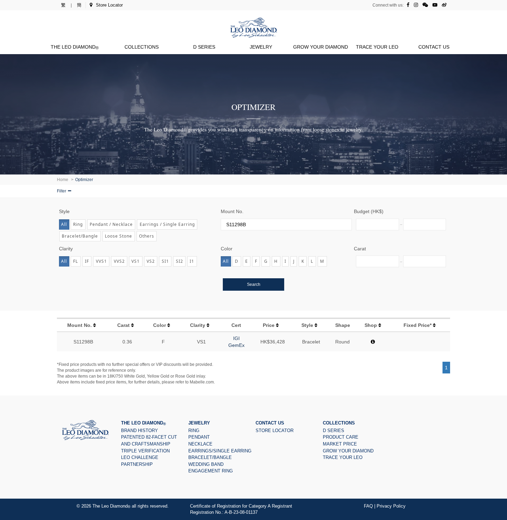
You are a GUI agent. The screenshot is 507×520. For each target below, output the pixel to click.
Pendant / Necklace (111, 224)
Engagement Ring (210, 470)
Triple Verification (145, 450)
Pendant (199, 437)
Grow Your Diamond (320, 47)
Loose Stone (118, 236)
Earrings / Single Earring (167, 224)
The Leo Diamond (75, 47)
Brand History (139, 430)
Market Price (340, 444)
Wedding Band (205, 464)
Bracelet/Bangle (80, 236)
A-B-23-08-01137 (241, 512)
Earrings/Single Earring (219, 450)
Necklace (200, 444)
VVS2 (119, 261)
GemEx (236, 345)
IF (87, 261)
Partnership (137, 464)
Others (146, 236)
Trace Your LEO (377, 47)
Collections (142, 47)
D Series (204, 47)
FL (75, 261)
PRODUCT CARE (340, 437)
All (64, 224)
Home (62, 179)
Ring (78, 224)
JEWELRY (261, 47)
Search (253, 284)
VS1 (135, 261)
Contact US (433, 47)
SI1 (165, 261)
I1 (192, 261)
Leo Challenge (139, 457)
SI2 (179, 261)
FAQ (368, 506)
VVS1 (101, 261)
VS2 (151, 261)
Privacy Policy (391, 506)
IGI (236, 338)
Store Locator (109, 5)
